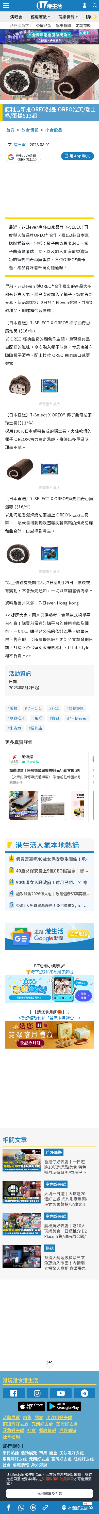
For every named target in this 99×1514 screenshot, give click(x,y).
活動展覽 (11, 1417)
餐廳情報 (47, 1430)
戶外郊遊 (54, 1152)
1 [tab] (38, 30)
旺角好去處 (13, 1430)
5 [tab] (58, 30)
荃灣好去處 (67, 1424)
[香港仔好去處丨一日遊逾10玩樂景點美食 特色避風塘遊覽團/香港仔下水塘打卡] (22, 1170)
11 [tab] (58, 37)
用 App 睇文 (80, 155)
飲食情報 (30, 130)
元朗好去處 (42, 1424)
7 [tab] (38, 37)
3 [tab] (48, 30)
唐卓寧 (20, 144)
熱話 (50, 1248)
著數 (13, 708)
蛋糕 (38, 718)
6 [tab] (63, 30)
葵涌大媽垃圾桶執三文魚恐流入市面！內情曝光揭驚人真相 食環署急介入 (65, 1265)
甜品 (55, 718)
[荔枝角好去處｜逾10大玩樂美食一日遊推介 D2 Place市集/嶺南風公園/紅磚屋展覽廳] (22, 1234)
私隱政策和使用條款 (58, 1478)
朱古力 (15, 728)
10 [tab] (53, 37)
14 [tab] (48, 43)
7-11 (55, 708)
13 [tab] (43, 43)
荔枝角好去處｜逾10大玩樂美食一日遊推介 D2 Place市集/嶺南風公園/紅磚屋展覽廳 (65, 1233)
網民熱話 (11, 1453)
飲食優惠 (76, 708)
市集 (27, 1417)
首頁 (10, 130)
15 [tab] (53, 43)
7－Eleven (78, 718)
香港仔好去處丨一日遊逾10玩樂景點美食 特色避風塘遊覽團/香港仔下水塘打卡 (65, 1169)
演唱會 (16, 17)
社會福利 (11, 1437)
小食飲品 (53, 130)
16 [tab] (58, 43)
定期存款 (83, 25)
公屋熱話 (43, 25)
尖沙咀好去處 (59, 1417)
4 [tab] (53, 30)
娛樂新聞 (63, 25)
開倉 (39, 1417)
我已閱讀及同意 (49, 1493)
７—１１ (34, 708)
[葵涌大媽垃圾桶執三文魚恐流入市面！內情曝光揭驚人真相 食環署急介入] (22, 1266)
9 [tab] (48, 37)
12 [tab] (63, 37)
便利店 (36, 728)
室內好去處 (56, 1184)
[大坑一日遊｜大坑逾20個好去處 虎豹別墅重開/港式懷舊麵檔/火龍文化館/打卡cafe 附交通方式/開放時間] (22, 1202)
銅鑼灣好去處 (15, 1424)
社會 (31, 1430)
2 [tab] (43, 30)
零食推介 (17, 718)
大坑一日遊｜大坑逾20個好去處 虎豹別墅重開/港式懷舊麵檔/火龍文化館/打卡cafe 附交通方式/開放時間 (66, 1204)
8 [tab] (43, 37)
